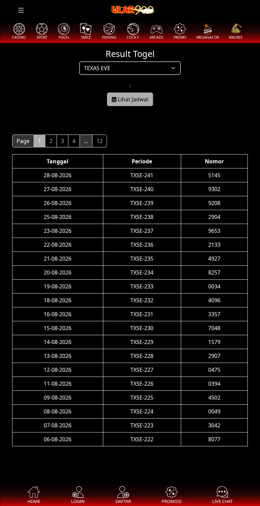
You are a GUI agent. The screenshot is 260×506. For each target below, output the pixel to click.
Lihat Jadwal (132, 99)
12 (99, 141)
